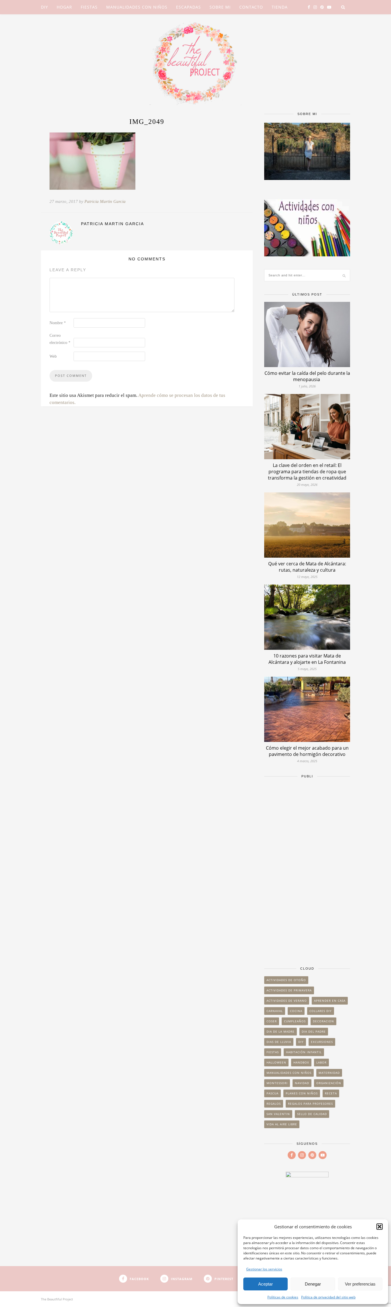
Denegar (313, 1284)
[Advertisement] (307, 869)
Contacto (251, 7)
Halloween (276, 1062)
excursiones (322, 1042)
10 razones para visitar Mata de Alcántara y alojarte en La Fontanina (307, 659)
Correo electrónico (60, 339)
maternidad (329, 1073)
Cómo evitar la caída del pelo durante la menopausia (307, 376)
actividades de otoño (286, 980)
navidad (302, 1083)
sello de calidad (312, 1114)
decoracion (323, 1021)
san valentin (278, 1114)
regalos (273, 1104)
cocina (296, 1011)
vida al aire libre (281, 1124)
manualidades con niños (288, 1073)
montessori (277, 1083)
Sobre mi (220, 7)
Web (53, 356)
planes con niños (302, 1093)
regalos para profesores (310, 1104)
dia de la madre (280, 1031)
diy (301, 1042)
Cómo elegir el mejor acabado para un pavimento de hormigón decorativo (307, 751)
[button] (379, 1226)
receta (331, 1093)
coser (271, 1021)
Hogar (64, 7)
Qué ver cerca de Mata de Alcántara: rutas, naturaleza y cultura (307, 567)
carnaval (274, 1011)
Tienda (280, 7)
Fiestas (89, 7)
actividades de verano (286, 1001)
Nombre (58, 323)
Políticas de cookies (282, 1297)
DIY (44, 7)
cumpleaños (295, 1021)
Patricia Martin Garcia (105, 201)
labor (321, 1062)
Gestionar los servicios (264, 1269)
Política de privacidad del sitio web (328, 1297)
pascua (272, 1093)
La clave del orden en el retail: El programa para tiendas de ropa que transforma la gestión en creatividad (307, 471)
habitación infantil (304, 1052)
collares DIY (320, 1011)
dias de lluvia (278, 1042)
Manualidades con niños (136, 7)
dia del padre (314, 1031)
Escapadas (188, 7)
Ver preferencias (360, 1284)
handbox (301, 1062)
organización (328, 1083)
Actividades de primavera (289, 990)
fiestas (272, 1052)
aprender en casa (329, 1001)
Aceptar (265, 1284)
